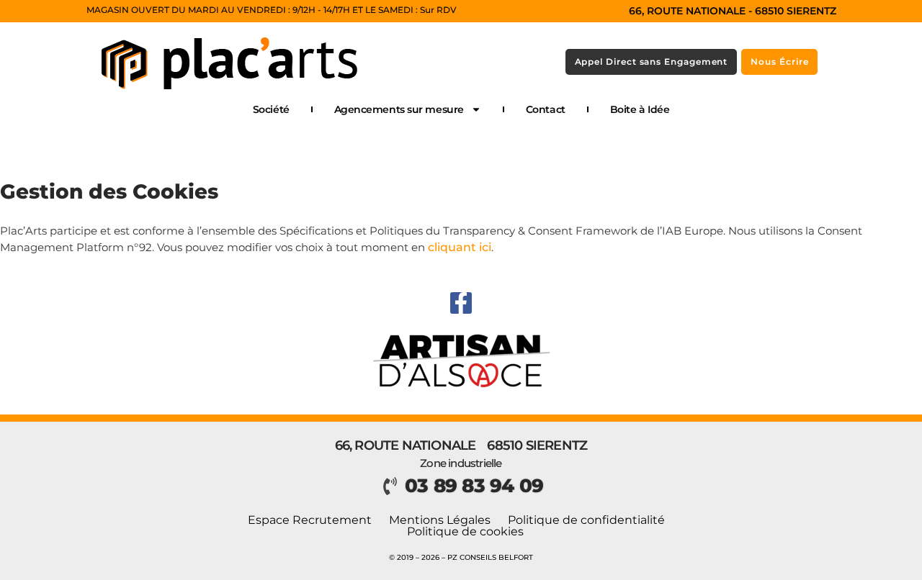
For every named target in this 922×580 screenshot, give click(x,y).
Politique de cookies (465, 532)
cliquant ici (459, 247)
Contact (545, 109)
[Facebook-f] (461, 303)
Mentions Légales (440, 520)
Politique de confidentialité (586, 520)
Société (271, 109)
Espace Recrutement (310, 520)
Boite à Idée (640, 109)
